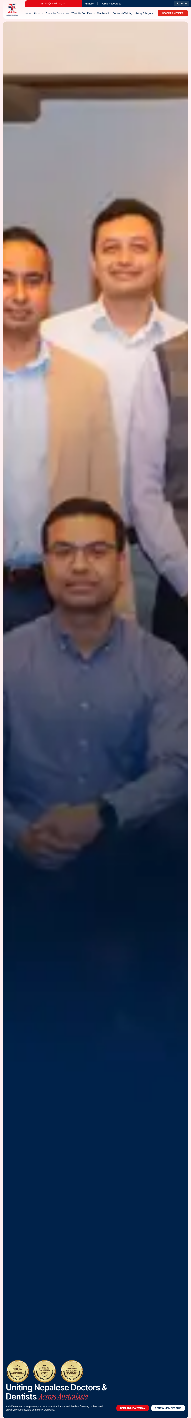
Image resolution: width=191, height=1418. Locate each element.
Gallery (89, 3)
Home (28, 13)
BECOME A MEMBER (172, 13)
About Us (38, 13)
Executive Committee (57, 13)
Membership (103, 13)
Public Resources (111, 3)
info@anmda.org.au (54, 3)
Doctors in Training (122, 13)
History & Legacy (144, 13)
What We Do (78, 13)
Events (91, 13)
